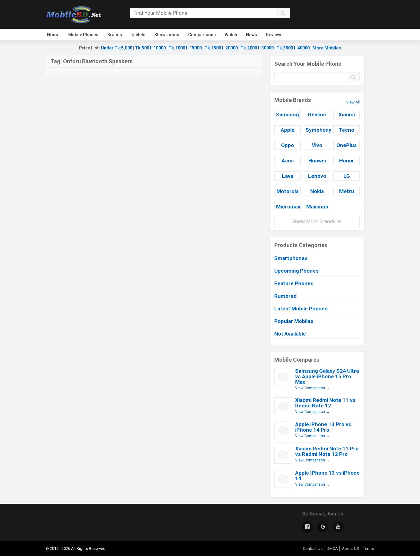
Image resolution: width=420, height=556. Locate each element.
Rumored (285, 296)
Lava (287, 176)
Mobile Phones (83, 34)
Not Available (290, 334)
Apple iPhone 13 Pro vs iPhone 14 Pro (323, 427)
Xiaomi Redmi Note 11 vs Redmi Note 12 (325, 403)
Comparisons (202, 34)
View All (353, 102)
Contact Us (313, 548)
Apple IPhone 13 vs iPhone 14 (327, 475)
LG (346, 176)
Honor (346, 160)
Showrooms (166, 34)
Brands (114, 34)
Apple (288, 130)
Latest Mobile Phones (300, 308)
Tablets (138, 34)
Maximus (317, 207)
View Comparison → (312, 388)
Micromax (288, 207)
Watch (231, 34)
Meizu (346, 191)
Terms (368, 548)
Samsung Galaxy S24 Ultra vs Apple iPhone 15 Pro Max (327, 376)
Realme (317, 114)
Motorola (287, 191)
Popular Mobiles (293, 321)
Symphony (318, 130)
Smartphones (290, 258)
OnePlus (346, 145)
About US (350, 548)
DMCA (332, 548)
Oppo (287, 145)
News (251, 34)
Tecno (346, 130)
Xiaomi (347, 114)
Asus (288, 160)
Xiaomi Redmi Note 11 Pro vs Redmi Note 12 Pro (327, 451)
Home (53, 34)
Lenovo (317, 176)
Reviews (274, 34)
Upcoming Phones (296, 271)
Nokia (317, 191)
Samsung (287, 114)
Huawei (317, 160)
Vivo (317, 145)
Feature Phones (293, 283)
